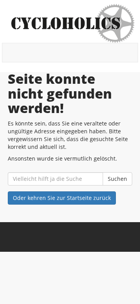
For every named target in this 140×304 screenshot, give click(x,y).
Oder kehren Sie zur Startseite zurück (62, 197)
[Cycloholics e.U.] (73, 23)
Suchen (117, 178)
